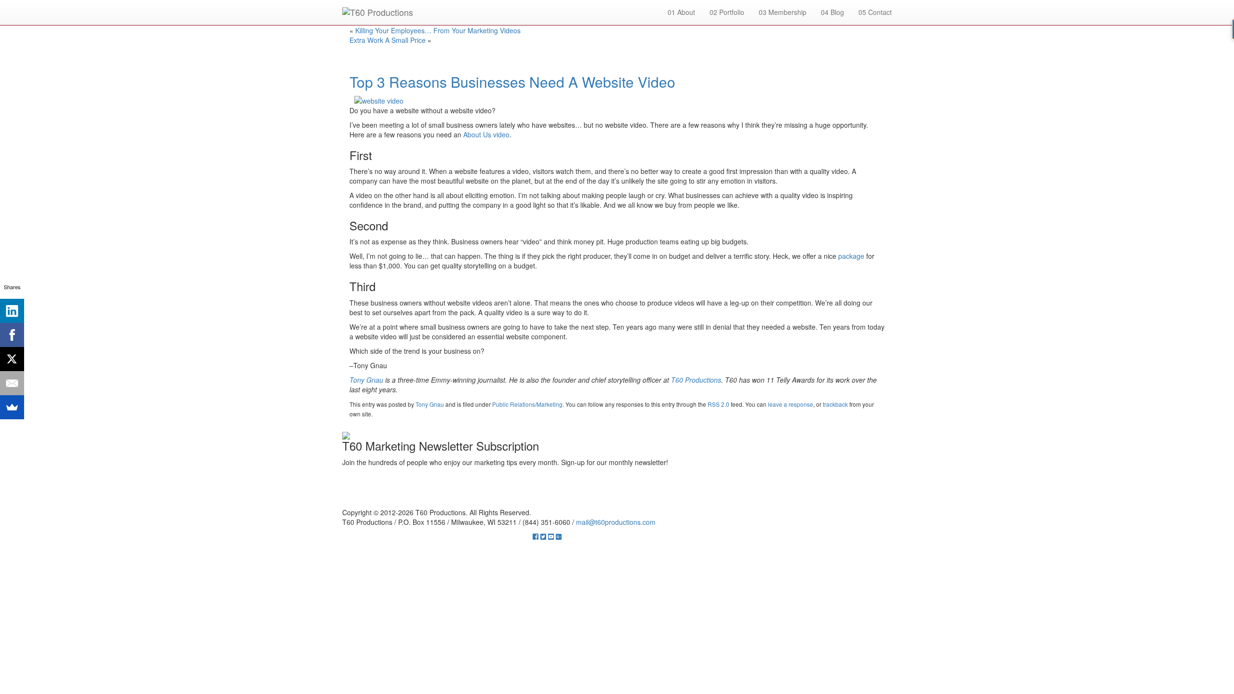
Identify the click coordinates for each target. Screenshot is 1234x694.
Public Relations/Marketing (527, 404)
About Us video (486, 134)
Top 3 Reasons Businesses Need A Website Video (512, 81)
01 (681, 12)
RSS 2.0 (718, 404)
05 (875, 12)
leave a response (790, 404)
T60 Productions (696, 380)
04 (832, 12)
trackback (835, 404)
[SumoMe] (12, 407)
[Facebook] (12, 335)
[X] (12, 359)
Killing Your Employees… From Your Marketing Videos (438, 30)
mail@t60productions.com (616, 522)
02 (727, 12)
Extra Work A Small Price (387, 40)
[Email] (12, 383)
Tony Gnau (430, 404)
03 (782, 12)
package (851, 256)
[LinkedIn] (12, 311)
